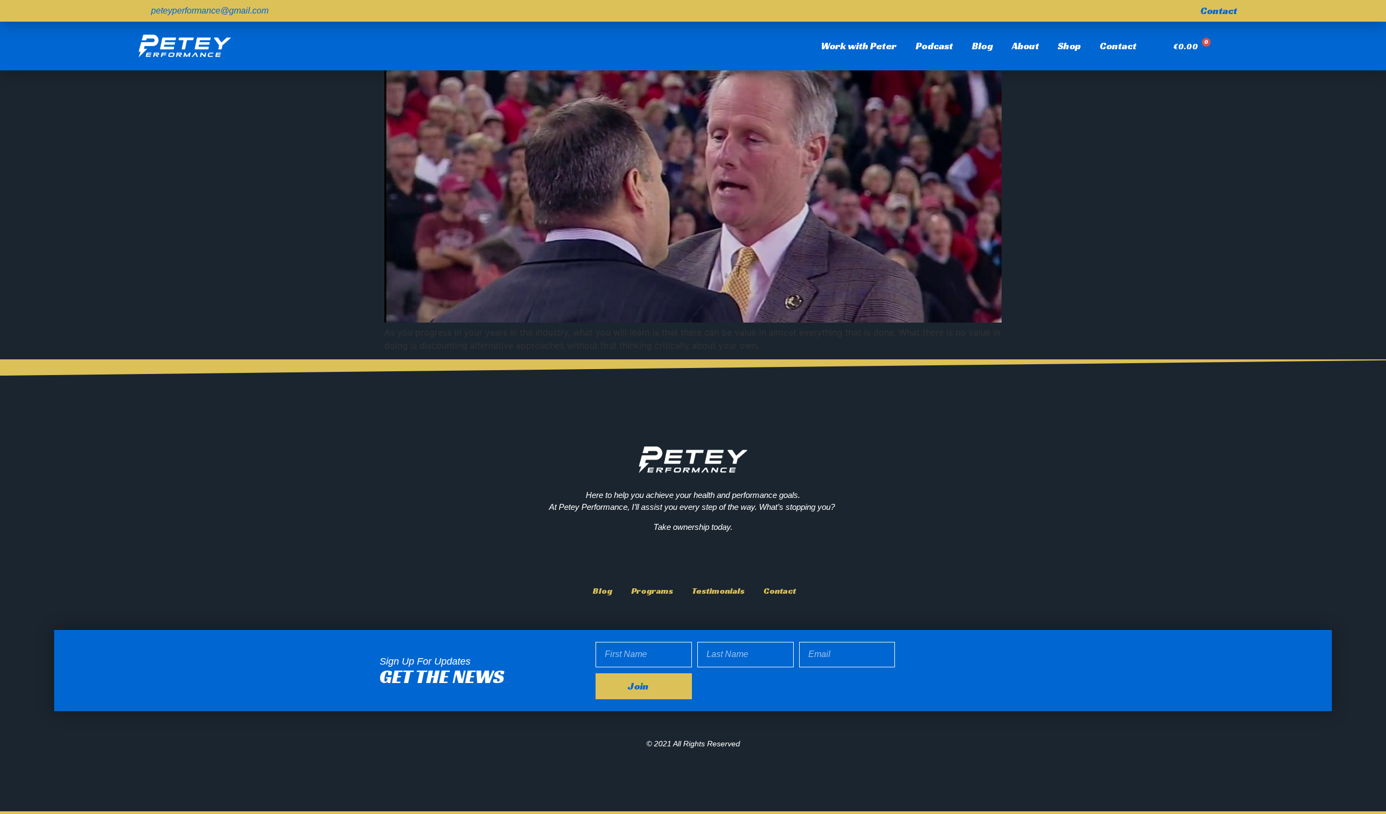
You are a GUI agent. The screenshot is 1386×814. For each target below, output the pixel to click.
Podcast (934, 46)
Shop (1069, 46)
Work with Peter (859, 46)
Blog (982, 46)
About (1025, 46)
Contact (1118, 46)
